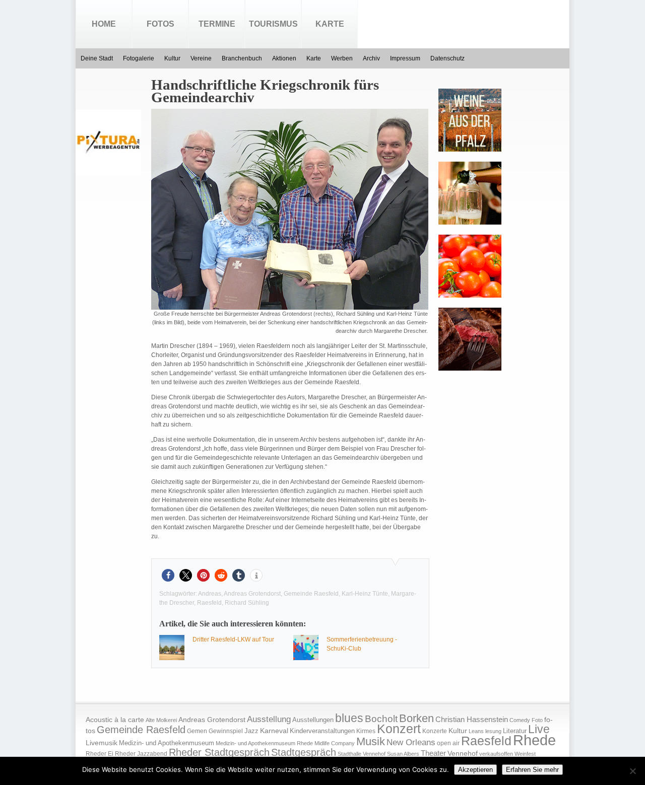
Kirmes (365, 731)
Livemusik (101, 743)
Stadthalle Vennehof (361, 754)
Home (104, 24)
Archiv (371, 58)
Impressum (405, 58)
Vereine (201, 58)
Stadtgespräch (303, 752)
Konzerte (434, 731)
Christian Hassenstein (471, 720)
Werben (342, 58)
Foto (537, 720)
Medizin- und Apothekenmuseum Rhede (264, 743)
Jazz (251, 731)
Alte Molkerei (161, 720)
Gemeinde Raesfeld (311, 593)
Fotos (160, 24)
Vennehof (462, 753)
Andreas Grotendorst (252, 593)
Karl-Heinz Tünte (365, 593)
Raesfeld (209, 602)
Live (539, 729)
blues (349, 718)
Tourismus (273, 24)
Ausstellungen (313, 720)
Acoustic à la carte (115, 720)
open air (448, 743)
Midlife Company (334, 743)
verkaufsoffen (496, 754)
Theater (433, 753)
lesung (493, 731)
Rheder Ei (99, 754)
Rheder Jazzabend (141, 754)
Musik (370, 741)
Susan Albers (403, 754)
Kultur (172, 58)
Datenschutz (447, 58)
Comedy (519, 720)
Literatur (515, 731)
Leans (476, 731)
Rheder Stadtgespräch (219, 752)
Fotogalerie (138, 58)
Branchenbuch (242, 58)
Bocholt (381, 718)
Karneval (274, 731)
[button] (168, 575)
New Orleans (410, 742)
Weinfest (525, 754)
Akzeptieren (475, 769)
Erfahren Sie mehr (532, 769)
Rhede (534, 740)
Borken (416, 718)
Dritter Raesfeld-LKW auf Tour (233, 639)
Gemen (197, 731)
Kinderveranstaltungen (322, 731)
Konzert (399, 729)
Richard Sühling (247, 602)
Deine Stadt (97, 58)
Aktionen (284, 58)
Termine (217, 24)
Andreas (209, 593)
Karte (329, 24)
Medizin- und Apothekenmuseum (166, 743)
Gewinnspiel (226, 731)
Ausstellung (269, 719)
